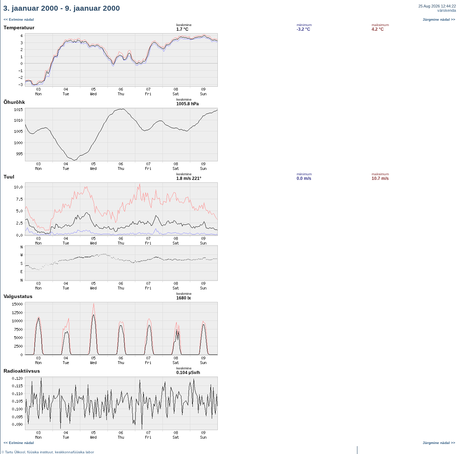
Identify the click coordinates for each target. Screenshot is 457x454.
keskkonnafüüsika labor (74, 452)
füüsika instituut (40, 452)
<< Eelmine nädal (19, 19)
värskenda (446, 10)
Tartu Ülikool (15, 452)
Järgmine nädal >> (439, 19)
